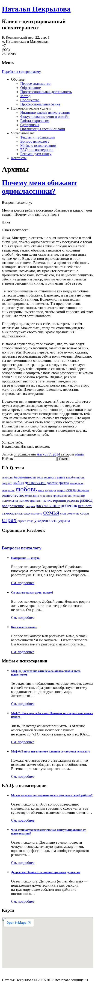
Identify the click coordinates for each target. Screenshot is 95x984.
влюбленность (75, 477)
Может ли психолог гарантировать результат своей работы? (52, 795)
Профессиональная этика (40, 104)
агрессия (7, 477)
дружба (64, 483)
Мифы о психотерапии (38, 145)
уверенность (45, 520)
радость (73, 500)
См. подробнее (22, 583)
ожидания (32, 495)
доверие (52, 483)
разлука (30, 506)
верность (50, 477)
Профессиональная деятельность (46, 92)
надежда (50, 490)
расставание (48, 505)
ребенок (69, 505)
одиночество (13, 495)
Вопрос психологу (34, 141)
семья (51, 512)
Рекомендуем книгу (35, 154)
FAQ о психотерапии (36, 150)
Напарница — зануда (25, 558)
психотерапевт (30, 500)
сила (63, 513)
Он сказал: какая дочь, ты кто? (32, 592)
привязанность (62, 495)
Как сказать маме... (24, 627)
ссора (84, 513)
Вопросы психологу (22, 548)
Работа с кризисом (34, 121)
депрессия (35, 482)
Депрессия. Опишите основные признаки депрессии (45, 872)
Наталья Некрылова (36, 9)
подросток (46, 496)
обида (71, 490)
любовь (26, 489)
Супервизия (29, 125)
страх (9, 519)
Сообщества (29, 100)
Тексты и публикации (37, 137)
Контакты (19, 158)
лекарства (8, 490)
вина (61, 477)
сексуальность (33, 513)
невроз (61, 490)
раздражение (13, 506)
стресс (22, 521)
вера (40, 477)
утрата (64, 520)
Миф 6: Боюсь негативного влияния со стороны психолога (50, 751)
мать (41, 490)
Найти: (7, 459)
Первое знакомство (35, 83)
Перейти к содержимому (21, 72)
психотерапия (54, 500)
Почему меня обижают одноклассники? (39, 186)
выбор (18, 482)
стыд (30, 521)
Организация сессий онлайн (42, 129)
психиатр (79, 495)
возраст (7, 483)
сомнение (73, 513)
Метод (25, 96)
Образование (30, 88)
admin (79, 454)
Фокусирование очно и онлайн (44, 117)
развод (86, 500)
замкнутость (76, 483)
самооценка (12, 513)
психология (10, 500)
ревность (85, 506)
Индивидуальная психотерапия (45, 112)
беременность (25, 477)
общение (83, 490)
